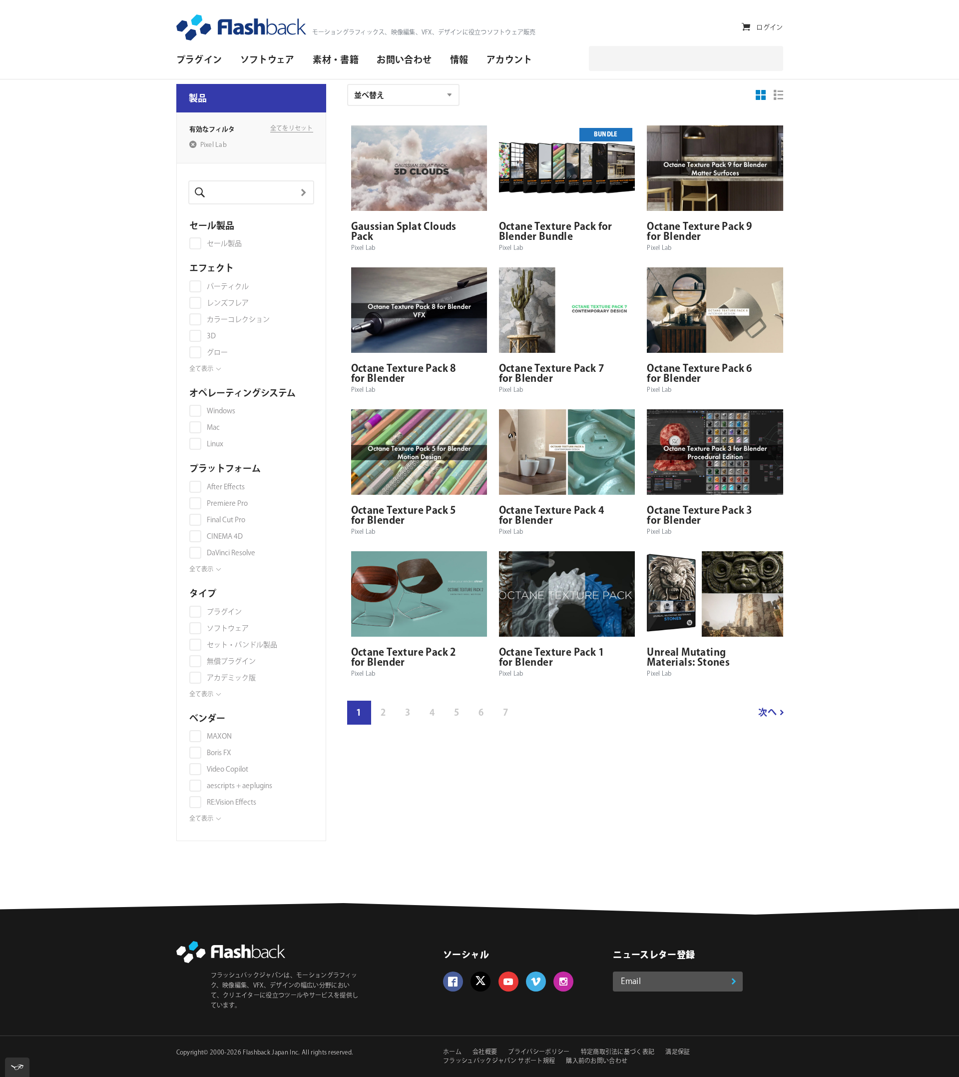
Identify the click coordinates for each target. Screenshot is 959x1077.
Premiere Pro (227, 503)
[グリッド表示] (761, 95)
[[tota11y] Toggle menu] (17, 1067)
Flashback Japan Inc (270, 1053)
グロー (217, 352)
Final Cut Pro (226, 520)
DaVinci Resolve (231, 553)
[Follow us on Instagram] (563, 982)
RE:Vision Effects (231, 802)
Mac (213, 427)
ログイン (769, 27)
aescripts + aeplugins (239, 786)
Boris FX (219, 753)
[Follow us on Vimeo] (536, 982)
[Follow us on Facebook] (453, 982)
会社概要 (485, 1052)
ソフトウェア (228, 628)
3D (211, 336)
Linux (215, 444)
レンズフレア (228, 303)
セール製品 (224, 243)
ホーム (452, 1052)
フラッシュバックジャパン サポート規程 (499, 1061)
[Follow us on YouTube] (508, 982)
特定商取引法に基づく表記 (618, 1052)
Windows (221, 411)
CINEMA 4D (225, 536)
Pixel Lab (213, 145)
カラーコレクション (238, 319)
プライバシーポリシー (538, 1052)
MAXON (219, 736)
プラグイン (224, 612)
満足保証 (677, 1052)
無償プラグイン (231, 661)
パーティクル (228, 286)
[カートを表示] (746, 27)
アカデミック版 (231, 678)
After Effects (226, 487)
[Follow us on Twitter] (480, 982)
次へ (767, 713)
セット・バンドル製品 (242, 645)
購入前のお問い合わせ (596, 1061)
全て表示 (201, 369)
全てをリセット (291, 129)
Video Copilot (227, 769)
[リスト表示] (779, 95)
